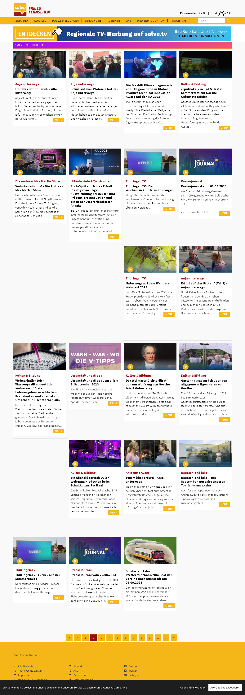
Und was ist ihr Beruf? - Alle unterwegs (36, 91)
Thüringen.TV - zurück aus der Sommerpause (37, 577)
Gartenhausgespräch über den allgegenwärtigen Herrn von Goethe (204, 384)
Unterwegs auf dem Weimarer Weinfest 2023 (148, 285)
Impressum (24, 675)
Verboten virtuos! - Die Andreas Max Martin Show (39, 188)
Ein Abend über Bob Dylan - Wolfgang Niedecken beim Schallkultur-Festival (91, 481)
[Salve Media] (122, 33)
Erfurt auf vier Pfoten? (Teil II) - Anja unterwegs (94, 91)
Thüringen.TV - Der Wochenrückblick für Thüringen (150, 188)
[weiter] (166, 637)
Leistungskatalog (83, 679)
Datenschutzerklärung (113, 687)
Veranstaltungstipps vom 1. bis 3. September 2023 (94, 382)
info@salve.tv (25, 666)
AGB (76, 670)
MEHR (58, 120)
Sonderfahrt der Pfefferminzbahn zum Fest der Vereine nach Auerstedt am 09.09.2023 (149, 577)
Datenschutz (81, 675)
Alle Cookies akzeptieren (225, 687)
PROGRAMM (178, 20)
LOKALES (40, 20)
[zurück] (77, 637)
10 (157, 637)
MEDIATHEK (20, 20)
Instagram (134, 675)
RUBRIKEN (113, 20)
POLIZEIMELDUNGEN (65, 20)
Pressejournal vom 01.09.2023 (204, 186)
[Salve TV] (32, 8)
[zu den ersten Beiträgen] (69, 637)
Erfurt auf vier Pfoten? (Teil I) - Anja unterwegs (204, 285)
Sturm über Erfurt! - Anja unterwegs (145, 480)
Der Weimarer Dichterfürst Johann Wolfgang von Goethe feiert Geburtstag (148, 384)
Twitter (133, 670)
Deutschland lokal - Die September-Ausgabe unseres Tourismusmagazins (203, 481)
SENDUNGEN (93, 20)
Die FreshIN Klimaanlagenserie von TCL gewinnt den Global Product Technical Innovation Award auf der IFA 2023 (149, 91)
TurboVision (40, 679)
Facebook (134, 666)
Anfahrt (78, 666)
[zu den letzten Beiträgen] (174, 637)
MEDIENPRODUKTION (151, 20)
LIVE (128, 20)
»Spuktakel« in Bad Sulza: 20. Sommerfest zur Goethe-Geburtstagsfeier (203, 93)
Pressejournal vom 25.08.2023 (93, 575)
